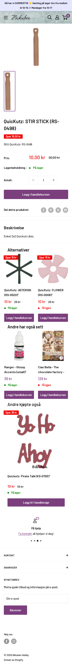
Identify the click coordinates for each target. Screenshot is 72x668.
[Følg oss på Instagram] (14, 641)
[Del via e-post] (65, 210)
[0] (65, 17)
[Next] (63, 284)
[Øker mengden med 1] (54, 180)
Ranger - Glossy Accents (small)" (15, 369)
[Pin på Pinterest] (51, 210)
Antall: (8, 180)
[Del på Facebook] (43, 210)
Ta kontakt (25, 533)
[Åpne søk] (50, 17)
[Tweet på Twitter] (58, 210)
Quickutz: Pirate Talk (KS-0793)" (28, 476)
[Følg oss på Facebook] (6, 641)
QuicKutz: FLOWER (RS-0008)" (51, 292)
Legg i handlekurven (36, 194)
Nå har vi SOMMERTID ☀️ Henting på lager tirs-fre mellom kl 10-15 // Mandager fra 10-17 (36, 5)
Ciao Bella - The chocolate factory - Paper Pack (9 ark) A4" (52, 369)
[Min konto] (57, 17)
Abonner (15, 610)
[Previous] (8, 284)
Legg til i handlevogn (36, 502)
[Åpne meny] (6, 17)
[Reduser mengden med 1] (33, 180)
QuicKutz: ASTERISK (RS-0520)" (17, 292)
